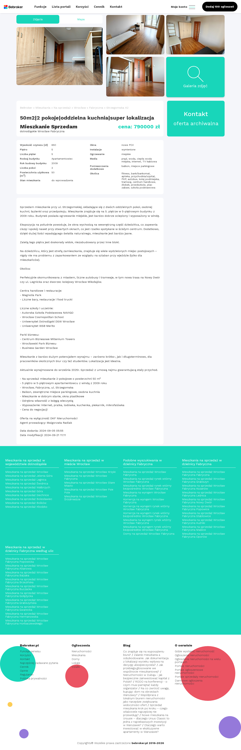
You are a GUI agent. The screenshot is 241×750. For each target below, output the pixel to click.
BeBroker (26, 107)
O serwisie (183, 645)
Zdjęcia (38, 19)
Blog (126, 645)
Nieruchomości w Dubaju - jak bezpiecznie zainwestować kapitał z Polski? (146, 678)
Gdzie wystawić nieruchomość (195, 651)
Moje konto (179, 6)
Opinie (24, 670)
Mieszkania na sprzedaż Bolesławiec (28, 499)
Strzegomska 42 (117, 107)
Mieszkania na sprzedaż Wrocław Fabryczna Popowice (203, 508)
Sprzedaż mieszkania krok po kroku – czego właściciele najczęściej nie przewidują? (145, 710)
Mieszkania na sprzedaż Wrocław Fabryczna (85, 477)
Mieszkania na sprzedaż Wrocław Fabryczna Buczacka (26, 587)
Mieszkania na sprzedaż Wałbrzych (27, 487)
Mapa (81, 19)
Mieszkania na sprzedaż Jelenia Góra (28, 475)
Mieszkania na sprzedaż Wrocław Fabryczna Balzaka (26, 574)
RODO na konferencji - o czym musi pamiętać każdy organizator (145, 685)
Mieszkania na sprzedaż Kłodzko (26, 506)
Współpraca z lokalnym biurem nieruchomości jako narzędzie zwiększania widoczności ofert (144, 700)
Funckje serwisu (30, 651)
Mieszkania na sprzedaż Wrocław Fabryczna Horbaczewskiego (26, 622)
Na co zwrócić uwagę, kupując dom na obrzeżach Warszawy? (146, 692)
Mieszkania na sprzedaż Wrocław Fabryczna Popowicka (26, 560)
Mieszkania (42, 107)
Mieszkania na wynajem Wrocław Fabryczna (144, 494)
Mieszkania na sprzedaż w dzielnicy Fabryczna (202, 462)
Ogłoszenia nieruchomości (192, 655)
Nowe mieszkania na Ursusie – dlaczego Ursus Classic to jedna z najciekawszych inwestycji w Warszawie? (146, 720)
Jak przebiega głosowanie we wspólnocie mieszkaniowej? (143, 668)
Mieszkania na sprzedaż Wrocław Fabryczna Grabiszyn (203, 480)
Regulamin (26, 674)
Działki (76, 666)
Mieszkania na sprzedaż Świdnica (26, 483)
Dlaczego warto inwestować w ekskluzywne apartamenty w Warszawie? (144, 728)
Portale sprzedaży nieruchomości (196, 676)
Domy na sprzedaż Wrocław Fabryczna (148, 533)
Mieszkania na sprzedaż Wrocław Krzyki (90, 472)
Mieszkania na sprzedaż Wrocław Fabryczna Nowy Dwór (203, 501)
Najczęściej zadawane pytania (39, 663)
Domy (76, 659)
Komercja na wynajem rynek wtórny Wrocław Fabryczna (146, 508)
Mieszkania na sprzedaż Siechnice (27, 495)
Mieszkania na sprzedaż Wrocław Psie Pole (88, 491)
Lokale (76, 663)
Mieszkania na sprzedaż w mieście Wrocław (84, 462)
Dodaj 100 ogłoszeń (220, 6)
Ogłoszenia (81, 645)
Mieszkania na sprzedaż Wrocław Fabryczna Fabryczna (203, 473)
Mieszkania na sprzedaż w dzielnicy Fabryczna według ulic (29, 549)
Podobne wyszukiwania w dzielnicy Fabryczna (142, 462)
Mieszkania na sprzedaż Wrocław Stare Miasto (89, 484)
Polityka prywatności (33, 678)
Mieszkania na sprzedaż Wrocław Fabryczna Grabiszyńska (26, 601)
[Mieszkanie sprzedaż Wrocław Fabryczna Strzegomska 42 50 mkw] (59, 56)
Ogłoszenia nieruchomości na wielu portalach (198, 660)
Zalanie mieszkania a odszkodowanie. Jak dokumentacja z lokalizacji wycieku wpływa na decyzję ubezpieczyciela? (145, 660)
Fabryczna (96, 107)
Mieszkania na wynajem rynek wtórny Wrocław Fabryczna (147, 521)
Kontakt (25, 659)
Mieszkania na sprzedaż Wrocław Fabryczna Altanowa (26, 567)
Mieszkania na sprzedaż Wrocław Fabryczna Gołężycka (26, 594)
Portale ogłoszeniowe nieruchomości (189, 671)
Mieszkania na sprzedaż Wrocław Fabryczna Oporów (203, 535)
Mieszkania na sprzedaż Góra (24, 491)
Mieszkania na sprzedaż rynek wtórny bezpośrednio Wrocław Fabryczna (147, 487)
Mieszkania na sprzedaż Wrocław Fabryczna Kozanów (203, 487)
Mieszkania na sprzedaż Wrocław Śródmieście (85, 498)
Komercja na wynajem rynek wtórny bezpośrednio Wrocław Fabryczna (146, 514)
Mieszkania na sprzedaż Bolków (25, 503)
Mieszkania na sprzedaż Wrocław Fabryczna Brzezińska (26, 581)
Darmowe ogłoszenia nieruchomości (188, 682)
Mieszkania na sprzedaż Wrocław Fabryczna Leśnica (203, 494)
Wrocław (80, 107)
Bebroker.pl (29, 645)
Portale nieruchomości (189, 666)
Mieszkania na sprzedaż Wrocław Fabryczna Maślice (203, 528)
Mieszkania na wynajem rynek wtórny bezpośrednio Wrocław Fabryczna (147, 528)
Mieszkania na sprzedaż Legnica (25, 479)
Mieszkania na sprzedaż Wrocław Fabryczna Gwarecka (26, 608)
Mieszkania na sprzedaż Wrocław (26, 472)
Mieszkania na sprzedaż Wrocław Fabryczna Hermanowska (26, 615)
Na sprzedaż (62, 107)
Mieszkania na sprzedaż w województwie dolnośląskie (26, 462)
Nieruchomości (81, 651)
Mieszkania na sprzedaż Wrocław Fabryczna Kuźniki (203, 521)
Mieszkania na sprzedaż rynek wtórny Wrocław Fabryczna (147, 480)
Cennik (24, 666)
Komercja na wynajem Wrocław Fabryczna (143, 501)
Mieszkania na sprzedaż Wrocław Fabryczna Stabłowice (203, 514)
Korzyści (25, 655)
